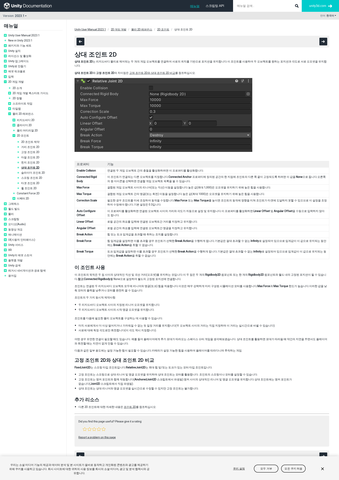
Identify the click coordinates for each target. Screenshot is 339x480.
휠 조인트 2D (29, 188)
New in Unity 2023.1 (20, 40)
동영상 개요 (15, 229)
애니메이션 (15, 234)
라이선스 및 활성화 (19, 56)
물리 (11, 214)
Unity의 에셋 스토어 (20, 255)
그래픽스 (13, 203)
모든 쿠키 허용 (293, 468)
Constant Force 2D (28, 193)
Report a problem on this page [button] (97, 437)
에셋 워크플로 (16, 71)
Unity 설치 (14, 50)
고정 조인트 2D (30, 152)
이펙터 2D (23, 198)
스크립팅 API (215, 5)
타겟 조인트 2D (30, 183)
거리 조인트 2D (30, 147)
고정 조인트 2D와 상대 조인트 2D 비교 (152, 72)
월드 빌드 (14, 208)
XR (10, 249)
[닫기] (322, 468)
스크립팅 (13, 219)
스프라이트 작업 (22, 103)
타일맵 (17, 108)
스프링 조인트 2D (31, 177)
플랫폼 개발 (15, 260)
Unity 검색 (14, 265)
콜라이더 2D (24, 125)
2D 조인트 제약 (30, 141)
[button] (84, 429)
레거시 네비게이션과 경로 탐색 (27, 270)
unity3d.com (317, 5)
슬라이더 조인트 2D (33, 172)
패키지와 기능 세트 (19, 45)
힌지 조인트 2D (30, 162)
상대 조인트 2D (30, 167)
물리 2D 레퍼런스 (23, 113)
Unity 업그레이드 (18, 61)
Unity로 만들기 (17, 66)
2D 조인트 (23, 135)
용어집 (12, 275)
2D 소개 (17, 88)
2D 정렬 (17, 98)
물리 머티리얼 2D (27, 130)
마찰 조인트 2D (30, 157)
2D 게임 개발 (16, 81)
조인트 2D (130, 406)
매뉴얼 (195, 6)
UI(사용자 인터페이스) (21, 239)
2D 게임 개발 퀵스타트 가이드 (30, 93)
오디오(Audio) (17, 224)
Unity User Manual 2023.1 (24, 35)
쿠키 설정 (239, 468)
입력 (11, 76)
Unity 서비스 (15, 244)
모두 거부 (266, 468)
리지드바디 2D (26, 120)
